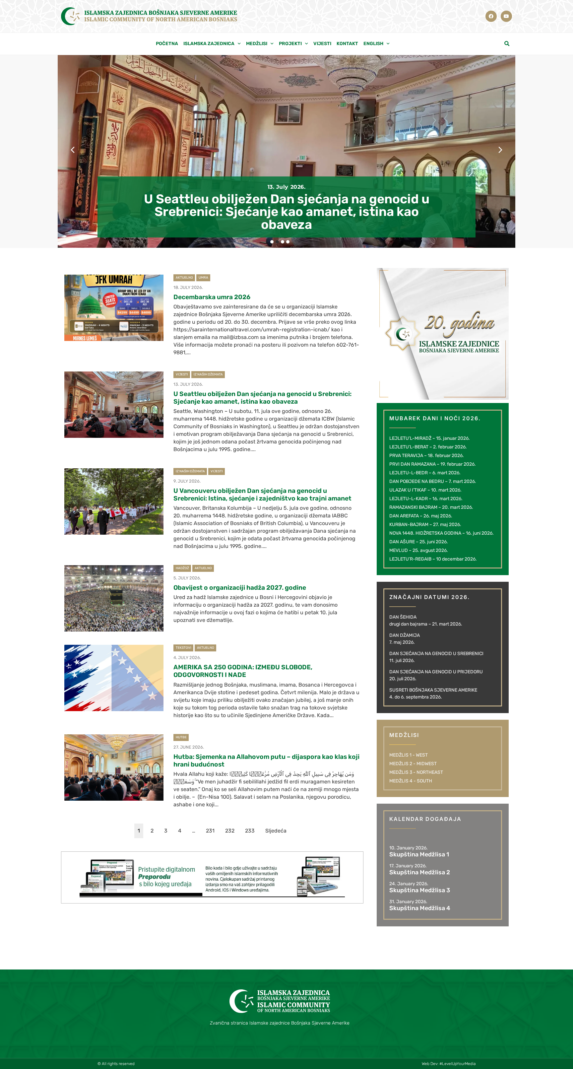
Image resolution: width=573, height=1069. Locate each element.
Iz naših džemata (208, 374)
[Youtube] (506, 16)
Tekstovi (183, 648)
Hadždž (182, 568)
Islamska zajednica (208, 43)
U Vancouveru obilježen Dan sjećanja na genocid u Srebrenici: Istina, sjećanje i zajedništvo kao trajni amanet (262, 494)
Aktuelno (184, 278)
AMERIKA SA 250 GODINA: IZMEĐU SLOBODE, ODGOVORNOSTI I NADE (242, 671)
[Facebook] (491, 16)
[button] (507, 43)
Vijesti (322, 43)
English (373, 43)
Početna (167, 43)
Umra (203, 278)
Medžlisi (256, 43)
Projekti (290, 43)
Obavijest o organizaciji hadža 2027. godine (239, 587)
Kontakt (347, 43)
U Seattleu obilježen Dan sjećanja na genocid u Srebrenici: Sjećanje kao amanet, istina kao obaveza (286, 211)
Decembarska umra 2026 (211, 297)
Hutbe (181, 737)
